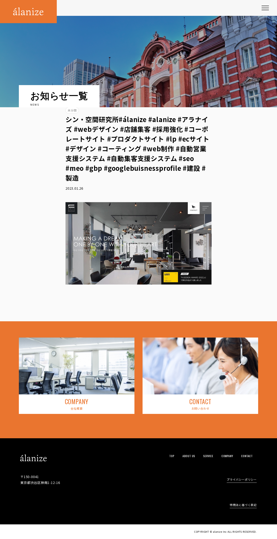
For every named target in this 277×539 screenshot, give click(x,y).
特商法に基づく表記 (243, 505)
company (227, 456)
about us (189, 456)
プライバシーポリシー (242, 480)
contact (247, 456)
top (171, 456)
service (208, 456)
